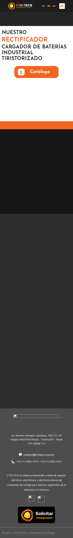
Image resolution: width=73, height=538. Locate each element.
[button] (62, 6)
